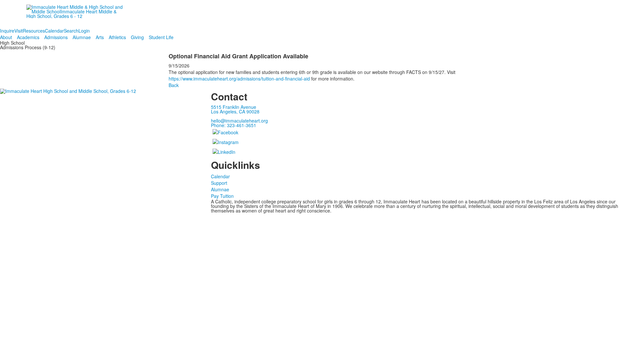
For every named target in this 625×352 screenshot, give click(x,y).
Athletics (117, 37)
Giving (137, 37)
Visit (18, 30)
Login (84, 30)
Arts (100, 37)
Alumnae (82, 37)
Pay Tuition (222, 196)
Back (174, 85)
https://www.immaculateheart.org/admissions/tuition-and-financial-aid (239, 78)
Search (71, 30)
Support (219, 183)
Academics (28, 37)
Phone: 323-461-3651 (233, 125)
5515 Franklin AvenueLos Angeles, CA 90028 (235, 109)
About (6, 37)
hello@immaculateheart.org (239, 120)
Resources (34, 30)
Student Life (161, 37)
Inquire (7, 30)
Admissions (56, 37)
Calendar (54, 30)
